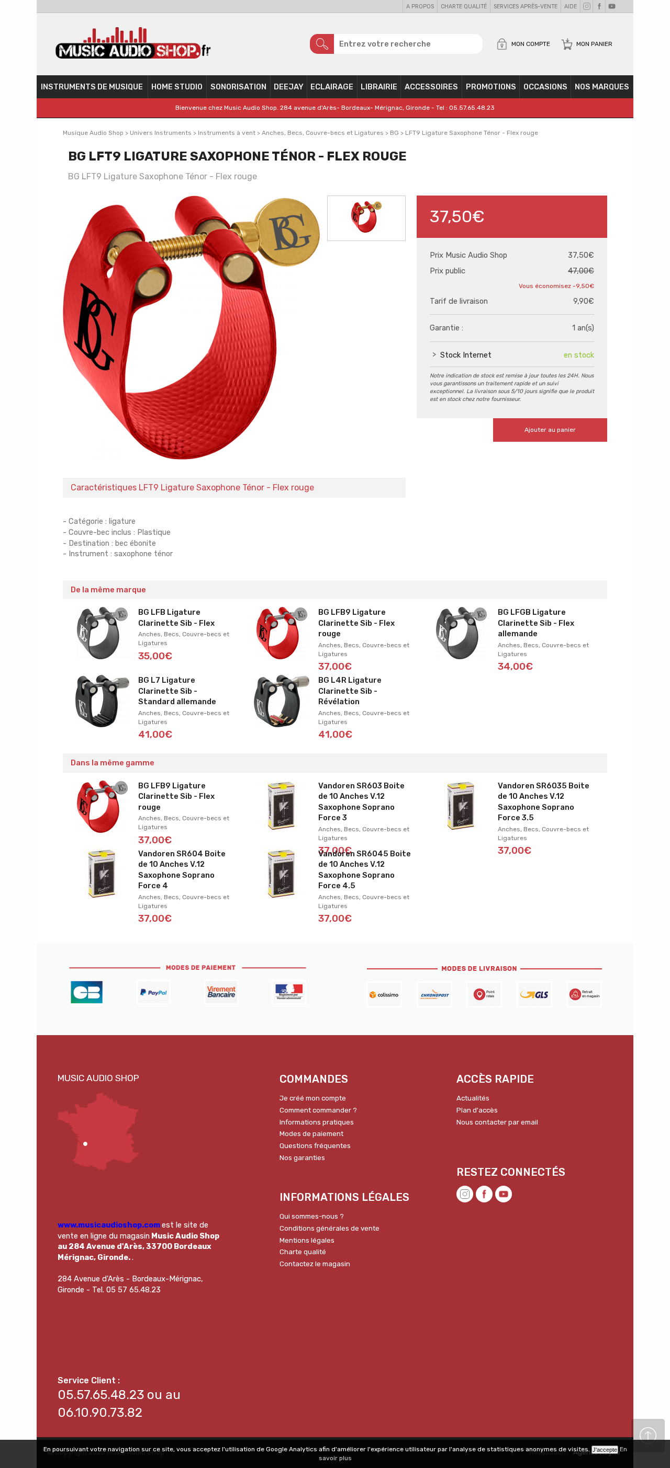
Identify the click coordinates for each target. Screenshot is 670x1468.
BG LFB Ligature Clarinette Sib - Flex (176, 617)
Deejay (289, 86)
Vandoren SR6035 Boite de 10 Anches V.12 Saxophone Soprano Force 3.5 (543, 802)
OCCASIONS (545, 86)
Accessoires (431, 86)
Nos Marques (602, 86)
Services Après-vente (525, 6)
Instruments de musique (92, 86)
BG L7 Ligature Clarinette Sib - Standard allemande (177, 690)
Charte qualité (464, 6)
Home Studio (177, 86)
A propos (420, 6)
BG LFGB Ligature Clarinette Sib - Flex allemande (536, 622)
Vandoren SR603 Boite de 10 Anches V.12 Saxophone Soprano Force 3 (361, 802)
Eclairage (331, 86)
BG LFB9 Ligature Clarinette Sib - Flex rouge (356, 622)
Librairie (379, 86)
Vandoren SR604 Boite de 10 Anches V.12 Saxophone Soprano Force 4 (182, 870)
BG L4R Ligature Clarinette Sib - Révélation (350, 690)
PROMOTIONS (491, 86)
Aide (570, 6)
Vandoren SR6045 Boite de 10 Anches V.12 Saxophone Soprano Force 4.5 (364, 870)
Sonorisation (238, 86)
